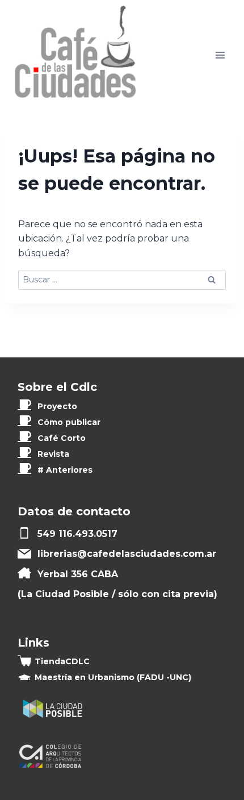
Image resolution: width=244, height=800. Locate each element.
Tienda (62, 661)
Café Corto (61, 438)
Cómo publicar (68, 422)
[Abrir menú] (219, 55)
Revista (53, 454)
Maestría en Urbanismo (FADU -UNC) (113, 677)
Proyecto (57, 406)
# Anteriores (64, 470)
